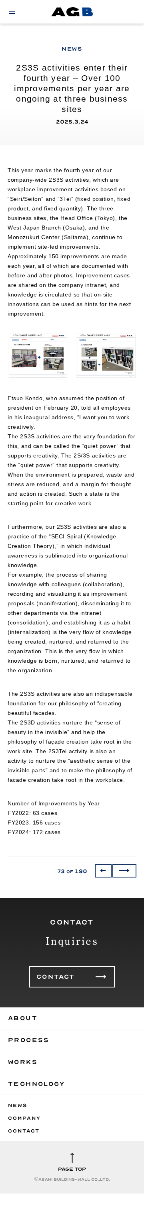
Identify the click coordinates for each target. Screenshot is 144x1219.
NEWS (17, 1105)
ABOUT (23, 1018)
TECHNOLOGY (36, 1083)
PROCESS (29, 1040)
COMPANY (24, 1118)
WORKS (23, 1062)
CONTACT (55, 976)
